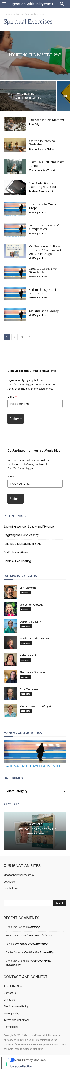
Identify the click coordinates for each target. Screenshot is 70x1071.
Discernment (35, 824)
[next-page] (30, 337)
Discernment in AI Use (39, 935)
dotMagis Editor (38, 212)
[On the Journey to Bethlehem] (15, 145)
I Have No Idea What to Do (35, 829)
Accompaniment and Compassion (44, 227)
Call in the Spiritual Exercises (42, 291)
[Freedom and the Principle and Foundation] (28, 96)
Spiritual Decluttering (17, 561)
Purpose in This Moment (46, 120)
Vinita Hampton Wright (42, 170)
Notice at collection (19, 1066)
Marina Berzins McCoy (41, 149)
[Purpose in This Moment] (15, 124)
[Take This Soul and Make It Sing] (15, 166)
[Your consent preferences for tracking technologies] (6, 1064)
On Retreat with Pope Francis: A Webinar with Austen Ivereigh (46, 249)
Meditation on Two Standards (43, 270)
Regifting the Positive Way (21, 535)
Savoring (34, 927)
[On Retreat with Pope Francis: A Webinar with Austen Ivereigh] (15, 251)
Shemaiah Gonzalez (33, 672)
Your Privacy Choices (30, 1060)
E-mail (12, 396)
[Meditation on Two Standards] (15, 273)
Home (7, 14)
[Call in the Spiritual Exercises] (15, 294)
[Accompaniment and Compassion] (15, 230)
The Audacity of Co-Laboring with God (43, 185)
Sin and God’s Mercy (43, 311)
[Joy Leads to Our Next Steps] (15, 209)
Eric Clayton (28, 587)
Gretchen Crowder (32, 604)
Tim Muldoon (29, 689)
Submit (15, 418)
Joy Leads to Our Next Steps (45, 206)
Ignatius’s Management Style (22, 544)
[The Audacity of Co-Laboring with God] (15, 187)
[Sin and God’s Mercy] (15, 315)
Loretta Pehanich (31, 621)
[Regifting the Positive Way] (35, 55)
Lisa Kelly (34, 124)
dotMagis (18, 14)
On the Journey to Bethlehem (42, 142)
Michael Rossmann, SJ (41, 191)
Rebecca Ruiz (29, 655)
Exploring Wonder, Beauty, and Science (29, 526)
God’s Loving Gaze (16, 552)
